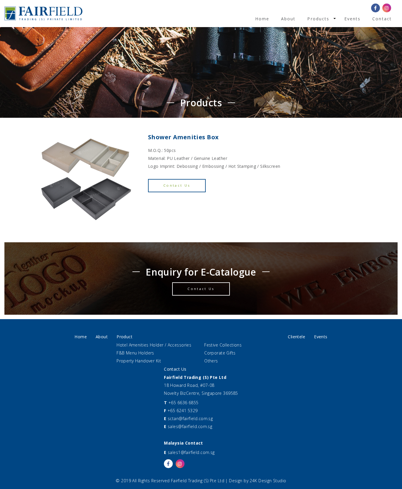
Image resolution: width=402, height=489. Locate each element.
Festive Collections (223, 345)
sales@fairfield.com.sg (190, 426)
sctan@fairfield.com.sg (190, 418)
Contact (382, 18)
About (288, 18)
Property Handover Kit (139, 361)
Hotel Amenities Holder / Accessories (154, 345)
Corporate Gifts (219, 353)
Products (318, 18)
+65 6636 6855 (183, 402)
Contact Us (176, 185)
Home (262, 18)
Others (211, 361)
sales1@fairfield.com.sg (191, 452)
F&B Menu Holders (135, 353)
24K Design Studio (268, 480)
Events (352, 18)
